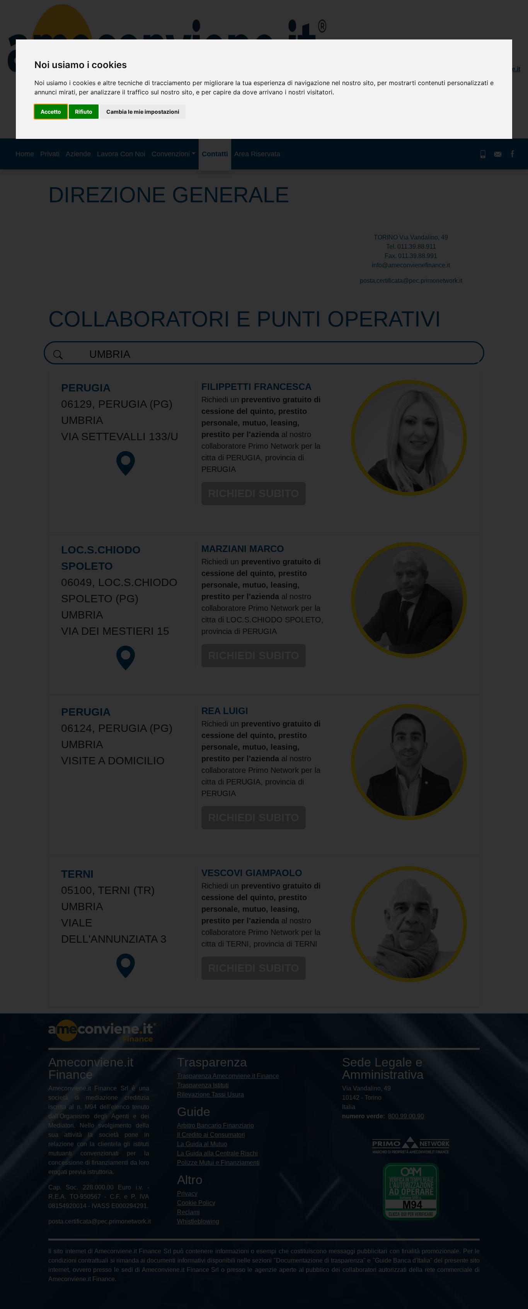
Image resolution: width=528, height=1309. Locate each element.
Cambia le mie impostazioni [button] (142, 111)
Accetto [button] (51, 111)
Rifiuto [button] (83, 111)
